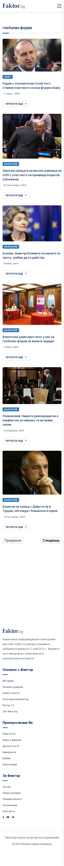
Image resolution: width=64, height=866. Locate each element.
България (10, 164)
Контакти (9, 811)
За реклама (10, 805)
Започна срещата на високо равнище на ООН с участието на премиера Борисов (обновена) (32, 175)
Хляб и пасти (11, 693)
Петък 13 (8, 705)
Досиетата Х (11, 746)
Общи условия (12, 792)
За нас (7, 786)
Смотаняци (10, 764)
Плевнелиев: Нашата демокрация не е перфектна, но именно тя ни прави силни (30, 420)
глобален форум (17, 28)
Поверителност (12, 799)
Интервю (8, 680)
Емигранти (9, 752)
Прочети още (14, 104)
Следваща (51, 540)
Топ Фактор (10, 711)
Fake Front (9, 733)
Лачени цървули (13, 687)
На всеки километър (16, 699)
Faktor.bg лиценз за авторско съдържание (32, 837)
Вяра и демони (12, 740)
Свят (7, 77)
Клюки (7, 758)
